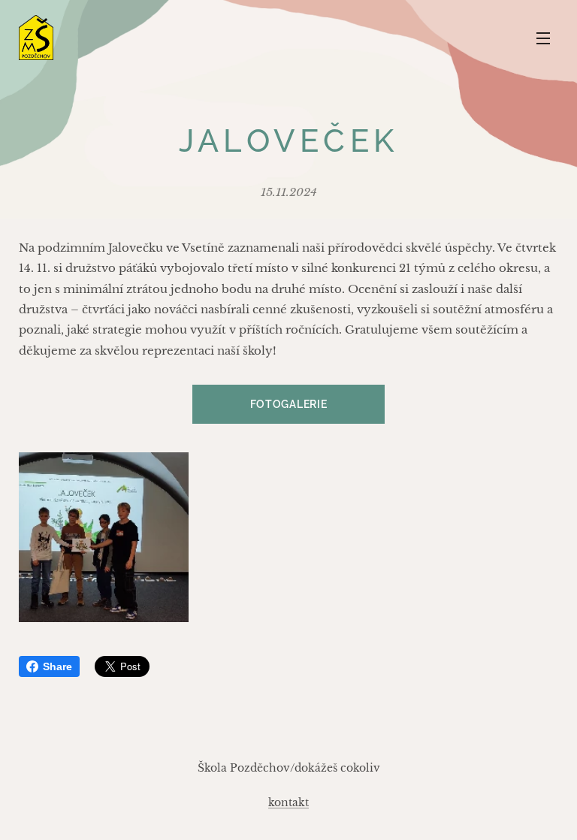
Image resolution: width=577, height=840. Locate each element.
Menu (543, 38)
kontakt (288, 802)
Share (57, 666)
